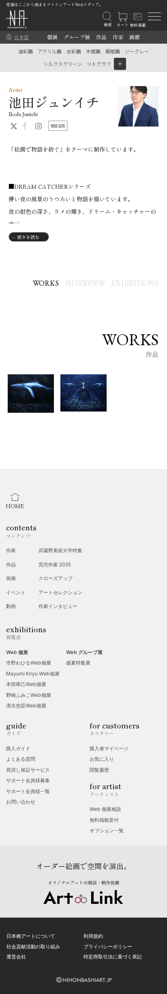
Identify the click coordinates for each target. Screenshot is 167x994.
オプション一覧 (107, 830)
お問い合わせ (20, 802)
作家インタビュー (58, 606)
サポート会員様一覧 (28, 791)
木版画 (93, 51)
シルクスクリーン (62, 63)
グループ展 (77, 37)
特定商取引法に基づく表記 (113, 957)
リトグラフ (99, 63)
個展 (52, 37)
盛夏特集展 (78, 663)
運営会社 (16, 957)
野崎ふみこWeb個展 (28, 695)
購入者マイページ (109, 748)
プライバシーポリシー (108, 946)
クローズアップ (56, 578)
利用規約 (93, 936)
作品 (101, 37)
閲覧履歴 (99, 770)
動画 (11, 606)
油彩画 (25, 51)
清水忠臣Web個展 (26, 706)
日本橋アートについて (30, 936)
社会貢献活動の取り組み (33, 946)
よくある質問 (20, 759)
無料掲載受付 (104, 820)
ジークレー (137, 51)
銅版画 (112, 51)
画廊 (134, 37)
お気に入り (102, 759)
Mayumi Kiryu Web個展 (33, 674)
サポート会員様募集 (28, 780)
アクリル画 (50, 51)
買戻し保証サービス (28, 770)
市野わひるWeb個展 (28, 663)
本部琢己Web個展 (26, 684)
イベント (16, 592)
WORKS (46, 283)
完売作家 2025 (55, 564)
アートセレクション (60, 592)
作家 (118, 37)
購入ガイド (18, 748)
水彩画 (73, 51)
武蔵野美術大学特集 (60, 550)
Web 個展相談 (105, 809)
